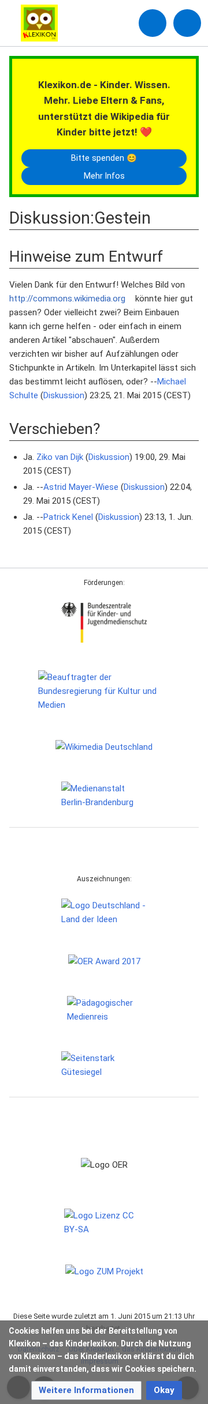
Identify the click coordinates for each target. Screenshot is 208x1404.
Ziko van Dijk (59, 457)
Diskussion (63, 395)
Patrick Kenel (68, 517)
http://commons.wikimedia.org (67, 298)
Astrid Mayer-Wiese (80, 487)
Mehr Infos (104, 175)
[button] (86, 1390)
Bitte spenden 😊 (104, 158)
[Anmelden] (152, 23)
